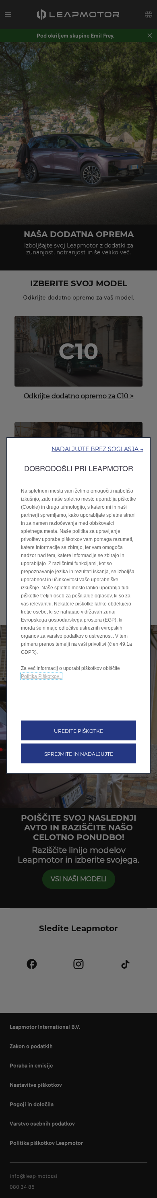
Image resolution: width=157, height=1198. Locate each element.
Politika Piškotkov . (41, 676)
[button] (97, 449)
